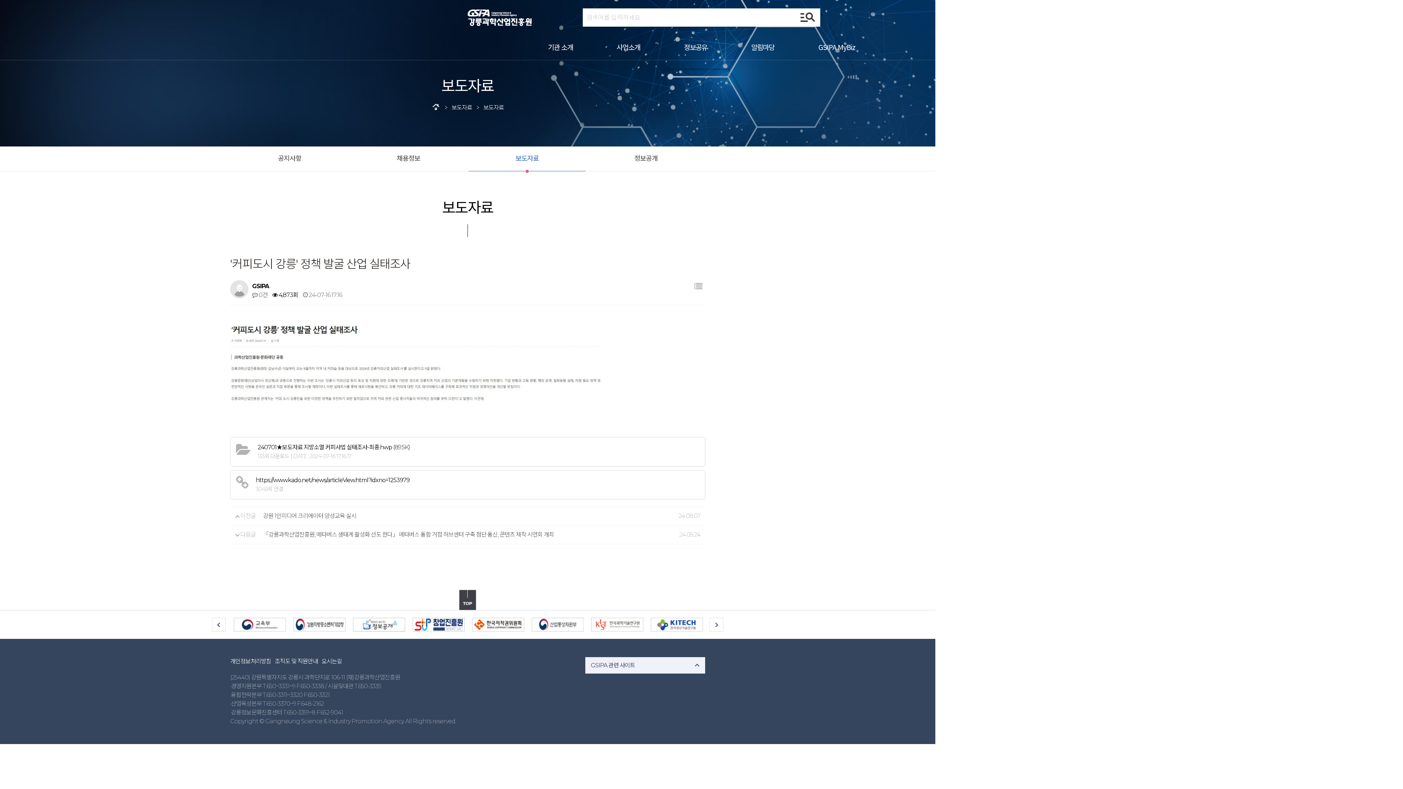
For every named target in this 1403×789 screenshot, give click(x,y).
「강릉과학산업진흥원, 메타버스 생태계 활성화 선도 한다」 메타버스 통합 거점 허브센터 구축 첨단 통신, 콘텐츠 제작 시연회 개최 (408, 534)
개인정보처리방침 (250, 661)
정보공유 (695, 47)
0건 (262, 294)
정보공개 (646, 159)
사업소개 (628, 47)
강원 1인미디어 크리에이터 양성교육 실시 (309, 515)
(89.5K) (334, 447)
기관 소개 (560, 47)
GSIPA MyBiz (836, 47)
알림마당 (763, 47)
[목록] (698, 286)
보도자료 (527, 159)
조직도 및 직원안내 (296, 661)
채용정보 (408, 159)
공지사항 (289, 159)
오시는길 (332, 661)
